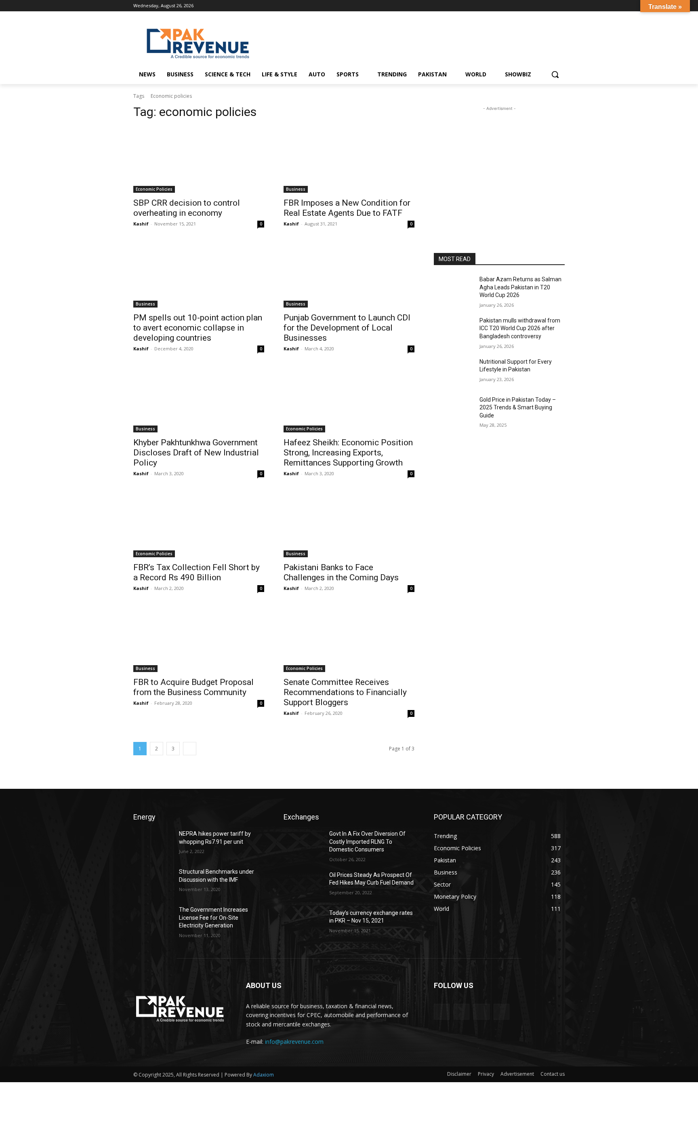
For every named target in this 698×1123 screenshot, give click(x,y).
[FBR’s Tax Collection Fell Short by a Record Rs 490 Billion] (198, 524)
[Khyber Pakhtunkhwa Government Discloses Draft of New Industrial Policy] (198, 399)
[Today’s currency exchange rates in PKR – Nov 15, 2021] (303, 923)
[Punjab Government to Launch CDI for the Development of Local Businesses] (349, 275)
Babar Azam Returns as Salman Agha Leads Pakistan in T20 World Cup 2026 (520, 287)
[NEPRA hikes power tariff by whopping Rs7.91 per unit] (152, 844)
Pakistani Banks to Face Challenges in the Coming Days (341, 572)
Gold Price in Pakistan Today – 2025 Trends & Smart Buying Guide (517, 407)
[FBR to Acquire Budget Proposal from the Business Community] (198, 639)
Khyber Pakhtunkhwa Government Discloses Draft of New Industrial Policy (196, 453)
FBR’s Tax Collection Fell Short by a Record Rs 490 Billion (196, 572)
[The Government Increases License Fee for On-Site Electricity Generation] (152, 919)
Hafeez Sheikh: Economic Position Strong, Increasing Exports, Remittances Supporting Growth (348, 453)
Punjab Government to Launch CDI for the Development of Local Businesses (347, 328)
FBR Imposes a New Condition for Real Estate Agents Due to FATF (347, 208)
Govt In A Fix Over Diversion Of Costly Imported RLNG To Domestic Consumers (367, 841)
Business (295, 189)
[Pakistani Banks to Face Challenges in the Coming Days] (349, 524)
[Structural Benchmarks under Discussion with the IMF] (152, 881)
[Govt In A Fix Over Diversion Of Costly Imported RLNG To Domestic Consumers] (303, 844)
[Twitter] (560, 6)
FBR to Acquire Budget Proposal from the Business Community (193, 687)
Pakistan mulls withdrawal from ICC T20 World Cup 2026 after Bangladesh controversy (519, 328)
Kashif (141, 224)
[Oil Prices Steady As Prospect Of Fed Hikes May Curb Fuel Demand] (303, 885)
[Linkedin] (548, 6)
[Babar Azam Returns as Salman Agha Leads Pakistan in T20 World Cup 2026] (453, 289)
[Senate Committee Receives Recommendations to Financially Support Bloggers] (349, 639)
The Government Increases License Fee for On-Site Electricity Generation (213, 917)
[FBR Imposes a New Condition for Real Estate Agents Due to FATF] (349, 160)
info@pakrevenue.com (294, 1041)
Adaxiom (263, 1074)
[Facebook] (526, 6)
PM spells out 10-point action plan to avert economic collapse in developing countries (197, 328)
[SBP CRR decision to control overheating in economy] (198, 160)
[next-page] (189, 748)
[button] (555, 74)
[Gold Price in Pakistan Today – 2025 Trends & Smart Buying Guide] (453, 409)
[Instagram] (537, 6)
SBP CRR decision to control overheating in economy (186, 208)
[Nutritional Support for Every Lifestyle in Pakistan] (453, 372)
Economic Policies (154, 189)
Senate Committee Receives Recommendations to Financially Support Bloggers (345, 692)
